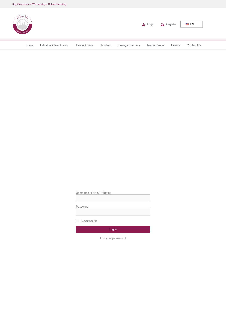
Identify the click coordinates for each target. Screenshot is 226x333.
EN (191, 24)
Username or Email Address (93, 193)
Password (82, 206)
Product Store (84, 45)
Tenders (105, 45)
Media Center (155, 45)
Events (175, 45)
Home (29, 45)
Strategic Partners (129, 45)
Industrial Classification (54, 45)
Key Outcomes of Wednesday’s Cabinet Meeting (39, 4)
